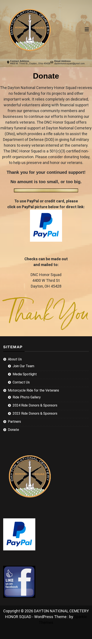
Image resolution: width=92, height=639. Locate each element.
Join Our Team (23, 366)
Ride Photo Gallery (27, 397)
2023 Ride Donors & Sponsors (35, 413)
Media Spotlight (25, 374)
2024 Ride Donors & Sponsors (35, 405)
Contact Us (21, 382)
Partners (14, 422)
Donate (13, 430)
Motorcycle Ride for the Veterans (33, 390)
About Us (15, 359)
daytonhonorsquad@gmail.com (69, 63)
